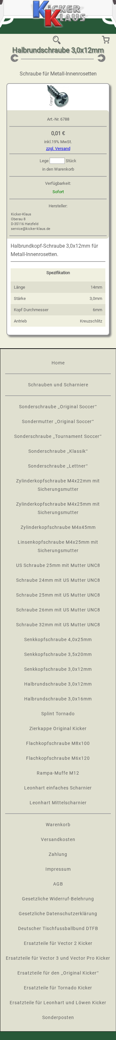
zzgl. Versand (58, 148)
